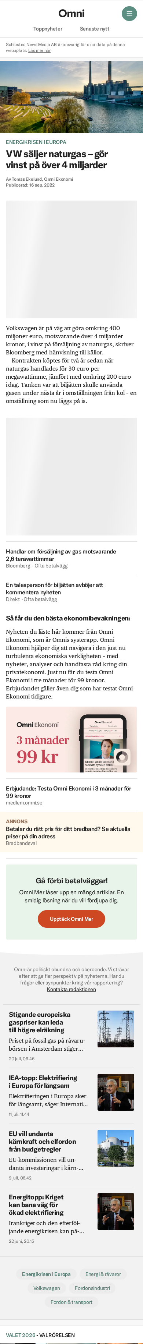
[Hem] (71, 13)
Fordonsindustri (92, 1288)
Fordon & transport (71, 1302)
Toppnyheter (47, 29)
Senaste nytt (95, 29)
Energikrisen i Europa (36, 142)
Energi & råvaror (103, 1274)
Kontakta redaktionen (71, 989)
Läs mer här (39, 50)
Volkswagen (46, 1288)
